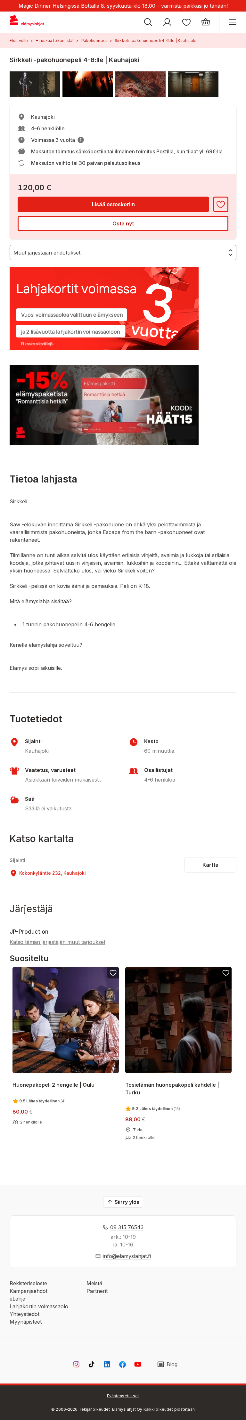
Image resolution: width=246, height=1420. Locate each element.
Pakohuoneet (94, 40)
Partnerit (97, 1291)
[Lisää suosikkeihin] (220, 204)
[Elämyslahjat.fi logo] (28, 22)
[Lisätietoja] (81, 140)
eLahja (17, 1298)
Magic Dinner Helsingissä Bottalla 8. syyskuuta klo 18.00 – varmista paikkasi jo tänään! (123, 6)
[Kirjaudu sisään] (167, 22)
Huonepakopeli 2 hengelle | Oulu (53, 1085)
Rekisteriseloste (28, 1283)
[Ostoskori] (205, 22)
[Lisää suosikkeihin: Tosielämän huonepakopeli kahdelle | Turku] (226, 972)
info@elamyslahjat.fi (127, 1256)
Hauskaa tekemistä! (54, 40)
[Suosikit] (186, 22)
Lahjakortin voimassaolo (39, 1306)
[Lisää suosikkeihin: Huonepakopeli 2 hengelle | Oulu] (113, 972)
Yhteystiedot (24, 1314)
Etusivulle (19, 40)
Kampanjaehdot (28, 1291)
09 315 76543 (127, 1227)
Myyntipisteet (26, 1322)
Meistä (94, 1283)
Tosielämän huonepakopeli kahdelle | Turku (172, 1089)
